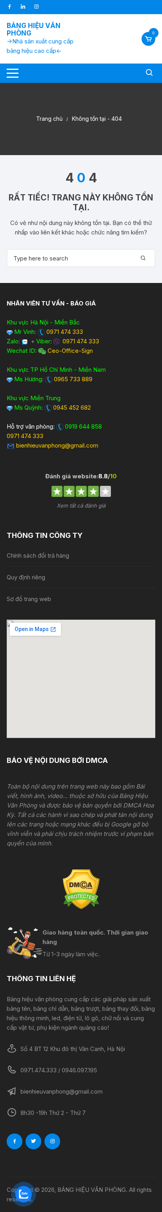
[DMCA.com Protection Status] (81, 889)
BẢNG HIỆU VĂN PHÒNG (34, 29)
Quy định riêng (26, 577)
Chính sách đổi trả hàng (38, 555)
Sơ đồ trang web (29, 599)
